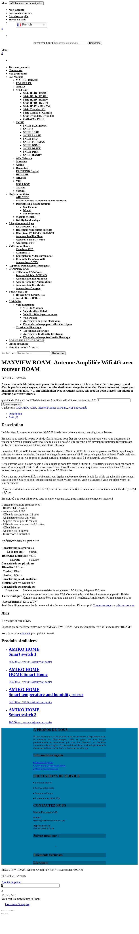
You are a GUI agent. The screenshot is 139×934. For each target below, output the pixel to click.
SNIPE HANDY (32, 154)
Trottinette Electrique (28, 327)
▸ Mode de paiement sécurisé (45, 769)
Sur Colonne (30, 207)
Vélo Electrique (25, 304)
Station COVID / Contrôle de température (41, 200)
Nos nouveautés (78, 407)
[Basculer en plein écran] (10, 910)
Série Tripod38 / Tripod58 (38, 115)
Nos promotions (18, 73)
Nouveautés (15, 70)
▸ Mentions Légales (43, 762)
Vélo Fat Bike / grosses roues (40, 314)
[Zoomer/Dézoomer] (13, 910)
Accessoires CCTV (27, 262)
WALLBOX (23, 184)
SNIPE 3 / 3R (31, 132)
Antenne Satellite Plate (29, 236)
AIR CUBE (22, 197)
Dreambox (22, 168)
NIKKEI (21, 177)
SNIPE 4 (28, 128)
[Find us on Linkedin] (51, 844)
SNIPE (20, 122)
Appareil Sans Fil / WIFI (30, 239)
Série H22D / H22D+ (35, 99)
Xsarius (20, 187)
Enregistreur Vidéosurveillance (34, 255)
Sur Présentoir (31, 213)
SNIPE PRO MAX (34, 141)
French (26, 24)
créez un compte (125, 605)
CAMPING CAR (19, 268)
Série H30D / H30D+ (35, 93)
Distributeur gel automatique (33, 203)
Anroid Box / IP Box (28, 298)
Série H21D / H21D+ (35, 96)
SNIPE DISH (31, 151)
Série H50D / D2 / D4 (35, 102)
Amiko (20, 164)
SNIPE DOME (31, 145)
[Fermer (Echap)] (2, 910)
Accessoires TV (25, 242)
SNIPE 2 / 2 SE (32, 135)
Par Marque (16, 76)
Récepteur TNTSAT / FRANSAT (35, 233)
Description (15, 413)
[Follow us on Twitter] (44, 844)
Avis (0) (13, 417)
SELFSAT (22, 89)
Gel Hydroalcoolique (28, 220)
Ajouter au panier (12, 404)
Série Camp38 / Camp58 (37, 112)
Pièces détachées (18, 343)
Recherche (94, 43)
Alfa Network (24, 158)
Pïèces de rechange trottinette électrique (46, 337)
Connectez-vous (102, 605)
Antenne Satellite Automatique (34, 281)
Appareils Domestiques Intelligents (29, 265)
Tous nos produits (19, 67)
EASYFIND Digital (27, 171)
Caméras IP (23, 252)
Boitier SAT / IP (18, 291)
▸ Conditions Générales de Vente (49, 765)
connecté (25, 633)
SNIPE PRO (30, 138)
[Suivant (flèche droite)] (6, 913)
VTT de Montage (33, 307)
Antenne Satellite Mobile (30, 285)
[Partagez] (6, 910)
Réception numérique (21, 223)
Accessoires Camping (28, 288)
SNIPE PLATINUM (35, 125)
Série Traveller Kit (34, 109)
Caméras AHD (24, 249)
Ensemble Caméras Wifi (30, 259)
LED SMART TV (26, 226)
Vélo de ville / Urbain (35, 311)
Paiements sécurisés (20, 13)
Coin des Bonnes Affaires (23, 347)
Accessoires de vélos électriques (41, 320)
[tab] (73, 413)
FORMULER (24, 83)
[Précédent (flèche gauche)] (2, 913)
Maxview (21, 161)
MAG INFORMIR (27, 80)
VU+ (19, 181)
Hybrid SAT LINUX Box (30, 294)
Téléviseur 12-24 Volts (29, 272)
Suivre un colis (17, 19)
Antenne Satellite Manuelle (31, 278)
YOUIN (20, 190)
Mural (27, 210)
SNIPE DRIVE (32, 148)
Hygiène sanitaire (19, 194)
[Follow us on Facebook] (36, 844)
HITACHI (22, 174)
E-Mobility (15, 301)
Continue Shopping (17, 904)
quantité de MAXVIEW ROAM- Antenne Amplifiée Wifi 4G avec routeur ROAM (48, 400)
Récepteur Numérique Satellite (34, 229)
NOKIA (20, 86)
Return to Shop (31, 898)
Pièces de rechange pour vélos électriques (47, 324)
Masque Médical (25, 216)
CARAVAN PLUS (33, 119)
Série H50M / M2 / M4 (36, 106)
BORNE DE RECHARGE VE (26, 340)
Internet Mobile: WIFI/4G (31, 275)
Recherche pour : (43, 42)
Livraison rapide (18, 16)
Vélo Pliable (30, 317)
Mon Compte (16, 9)
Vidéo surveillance (19, 246)
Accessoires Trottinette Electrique (43, 333)
